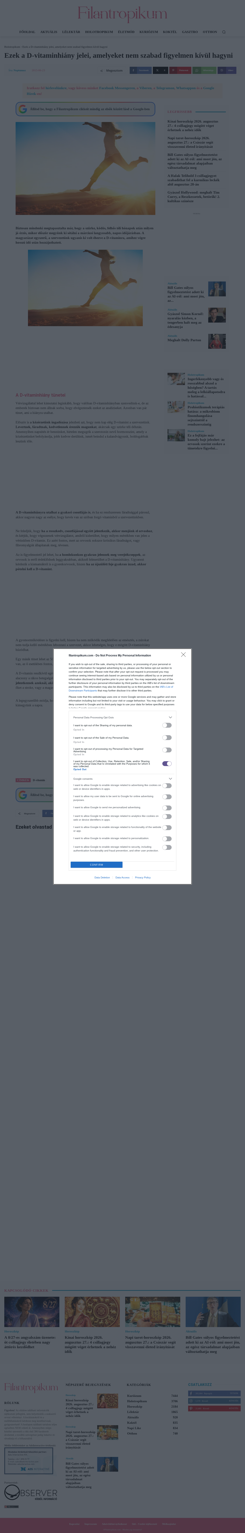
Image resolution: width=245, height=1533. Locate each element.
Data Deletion (102, 877)
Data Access (122, 877)
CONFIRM (96, 864)
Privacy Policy (143, 877)
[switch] (167, 725)
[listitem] (122, 717)
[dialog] (122, 766)
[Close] (184, 655)
